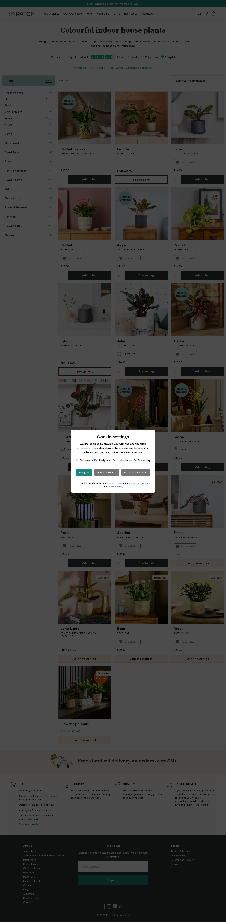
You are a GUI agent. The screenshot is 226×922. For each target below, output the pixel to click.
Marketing (144, 460)
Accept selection (107, 472)
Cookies (145, 482)
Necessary (86, 460)
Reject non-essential (136, 472)
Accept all (84, 472)
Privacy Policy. (115, 486)
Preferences (124, 460)
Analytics (104, 460)
